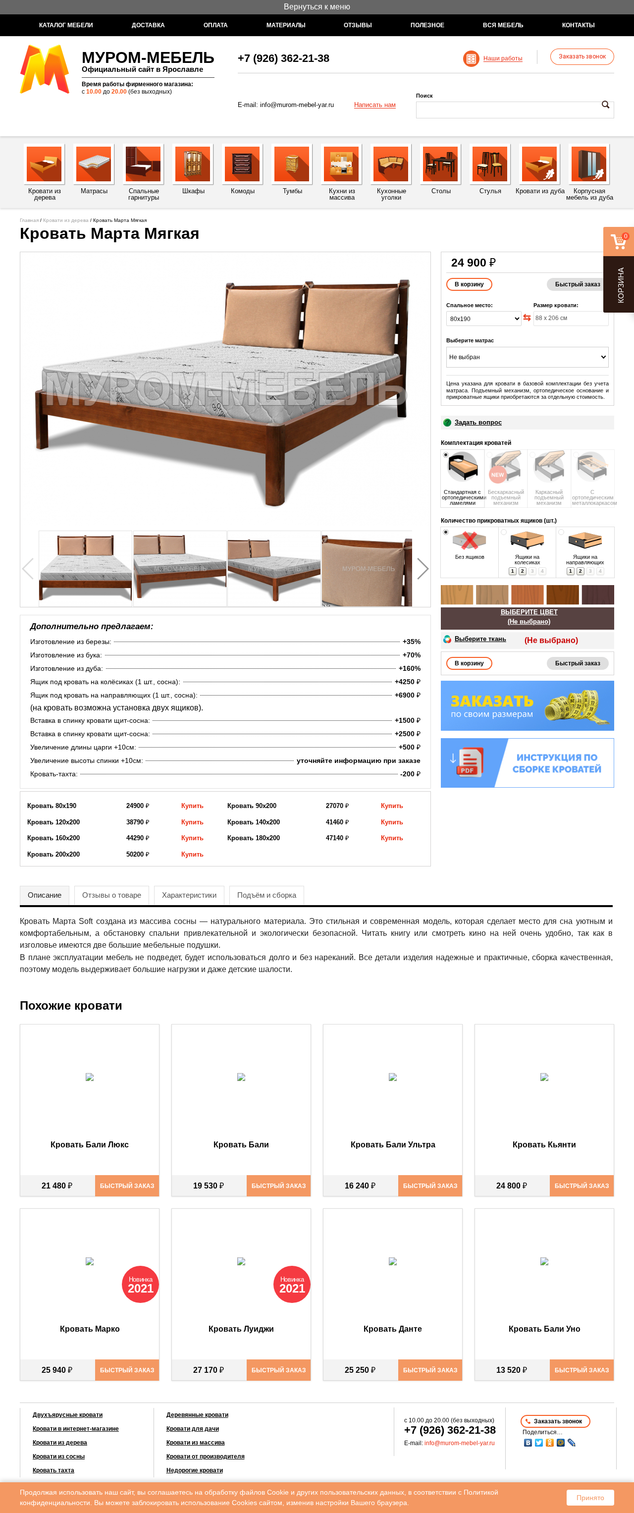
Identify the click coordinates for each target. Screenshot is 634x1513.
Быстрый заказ (577, 284)
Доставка (148, 25)
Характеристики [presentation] (189, 895)
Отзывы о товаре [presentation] (111, 895)
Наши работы (503, 58)
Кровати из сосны (59, 1456)
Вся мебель (503, 25)
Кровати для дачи (192, 1428)
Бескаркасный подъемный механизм (506, 497)
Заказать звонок (582, 56)
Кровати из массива (195, 1442)
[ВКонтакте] (528, 1443)
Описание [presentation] (44, 895)
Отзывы (358, 25)
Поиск (424, 96)
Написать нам (375, 105)
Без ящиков (469, 557)
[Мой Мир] (560, 1443)
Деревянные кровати (197, 1414)
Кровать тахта (53, 1470)
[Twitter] (538, 1443)
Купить (192, 806)
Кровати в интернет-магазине (76, 1428)
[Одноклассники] (549, 1443)
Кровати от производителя (205, 1456)
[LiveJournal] (571, 1443)
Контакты (578, 25)
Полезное (427, 25)
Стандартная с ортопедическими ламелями (462, 497)
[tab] (44, 896)
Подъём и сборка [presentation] (266, 895)
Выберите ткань (480, 639)
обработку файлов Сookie (247, 1492)
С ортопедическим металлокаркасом (593, 497)
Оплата (216, 25)
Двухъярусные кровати (68, 1414)
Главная (29, 220)
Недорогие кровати (194, 1470)
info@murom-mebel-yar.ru (297, 104)
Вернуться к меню (317, 6)
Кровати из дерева (66, 220)
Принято (590, 1498)
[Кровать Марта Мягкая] (225, 389)
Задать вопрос (478, 422)
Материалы (286, 25)
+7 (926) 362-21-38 (283, 58)
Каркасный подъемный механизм (549, 497)
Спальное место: (469, 305)
